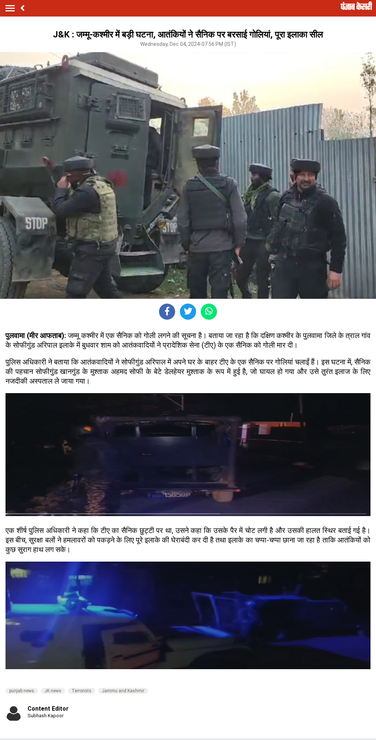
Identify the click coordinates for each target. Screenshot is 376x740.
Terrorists (81, 690)
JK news (52, 690)
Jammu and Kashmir (123, 690)
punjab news (21, 690)
